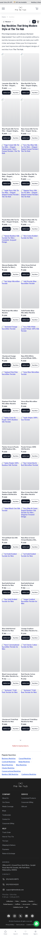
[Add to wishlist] (3, 55)
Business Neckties (9, 758)
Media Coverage (7, 806)
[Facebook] (8, 916)
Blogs (4, 811)
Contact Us (6, 819)
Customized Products (28, 798)
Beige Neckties (24, 762)
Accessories (26, 904)
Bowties (31, 901)
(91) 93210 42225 (12, 884)
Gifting (34, 904)
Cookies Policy (30, 924)
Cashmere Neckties (28, 774)
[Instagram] (14, 916)
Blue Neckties (21, 765)
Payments (5, 849)
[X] (20, 916)
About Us (5, 798)
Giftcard (24, 806)
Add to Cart (6, 92)
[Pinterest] (32, 916)
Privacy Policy (10, 924)
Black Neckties (7, 765)
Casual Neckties (25, 758)
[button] (38, 22)
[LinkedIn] (26, 916)
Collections (9, 901)
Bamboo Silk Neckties (10, 774)
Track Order (6, 832)
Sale (27, 907)
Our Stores (6, 802)
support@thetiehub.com (15, 890)
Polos (17, 901)
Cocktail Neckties (8, 762)
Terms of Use (20, 924)
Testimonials (6, 815)
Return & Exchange (8, 853)
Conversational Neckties (11, 771)
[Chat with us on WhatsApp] (36, 923)
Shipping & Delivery (8, 845)
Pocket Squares (8, 904)
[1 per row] (30, 21)
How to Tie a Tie (8, 837)
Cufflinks (17, 904)
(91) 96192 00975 (12, 879)
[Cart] (37, 8)
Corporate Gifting (8, 823)
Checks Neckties (8, 768)
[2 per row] (34, 21)
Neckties (23, 901)
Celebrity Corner (18, 907)
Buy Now (15, 92)
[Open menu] (3, 8)
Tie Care (5, 841)
